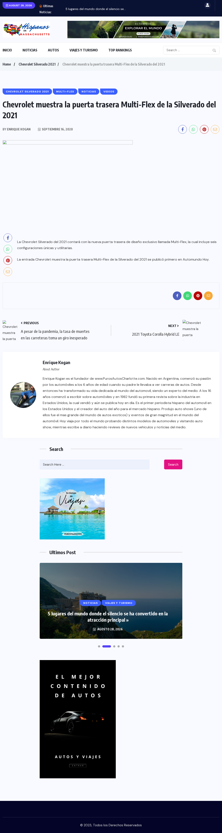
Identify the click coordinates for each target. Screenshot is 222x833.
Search (173, 464)
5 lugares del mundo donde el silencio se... (95, 9)
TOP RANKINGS (120, 50)
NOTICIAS (30, 50)
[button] (99, 646)
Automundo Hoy (196, 259)
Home (7, 64)
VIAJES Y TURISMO (84, 50)
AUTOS (53, 50)
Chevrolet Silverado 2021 (37, 64)
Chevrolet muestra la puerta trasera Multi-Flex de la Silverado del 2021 (91, 259)
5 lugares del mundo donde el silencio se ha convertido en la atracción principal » (108, 616)
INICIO (7, 50)
